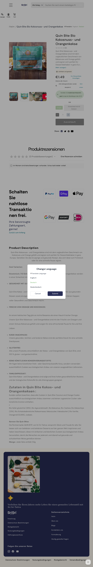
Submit (55, 293)
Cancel (38, 293)
